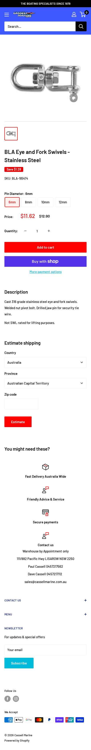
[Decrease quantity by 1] (25, 231)
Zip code (10, 394)
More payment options (46, 272)
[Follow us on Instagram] (16, 699)
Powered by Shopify (16, 740)
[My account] (74, 14)
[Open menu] (6, 14)
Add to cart (45, 247)
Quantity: (11, 231)
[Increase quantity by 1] (48, 231)
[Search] (81, 26)
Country (10, 353)
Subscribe (19, 663)
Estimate (18, 422)
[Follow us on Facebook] (7, 699)
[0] (83, 14)
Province (10, 373)
